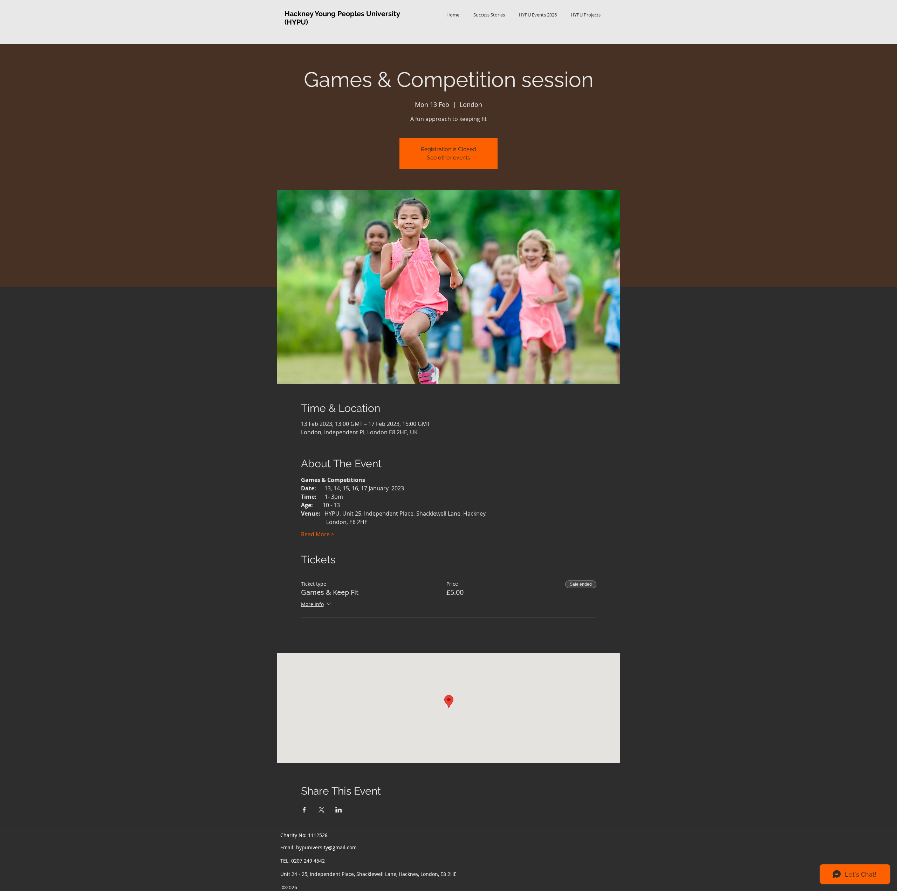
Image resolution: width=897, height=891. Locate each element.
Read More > (317, 534)
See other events (448, 157)
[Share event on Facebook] (304, 809)
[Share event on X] (321, 809)
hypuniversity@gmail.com (326, 847)
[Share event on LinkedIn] (338, 809)
